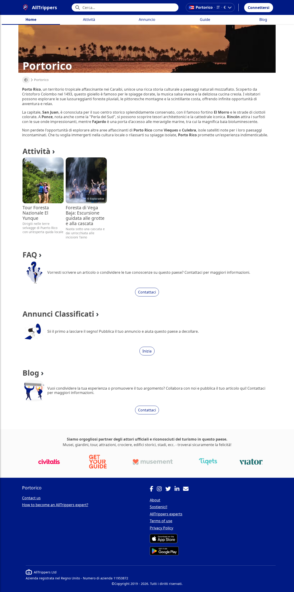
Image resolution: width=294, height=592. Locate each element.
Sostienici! (158, 506)
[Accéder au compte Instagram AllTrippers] (161, 489)
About (155, 500)
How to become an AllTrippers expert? (55, 504)
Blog (263, 19)
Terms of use (161, 520)
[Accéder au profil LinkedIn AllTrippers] (179, 489)
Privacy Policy (161, 528)
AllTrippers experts (166, 514)
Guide (205, 19)
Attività (89, 19)
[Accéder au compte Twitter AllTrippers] (170, 489)
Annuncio (147, 19)
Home (30, 19)
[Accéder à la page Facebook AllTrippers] (153, 489)
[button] (258, 7)
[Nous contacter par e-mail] (187, 489)
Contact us (31, 497)
